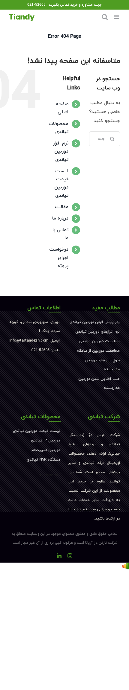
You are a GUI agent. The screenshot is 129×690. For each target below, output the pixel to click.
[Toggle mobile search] (105, 17)
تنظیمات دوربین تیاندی (99, 341)
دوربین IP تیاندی (45, 440)
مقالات (61, 207)
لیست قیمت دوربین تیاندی (36, 431)
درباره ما (60, 218)
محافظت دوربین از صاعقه (98, 351)
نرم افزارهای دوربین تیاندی (97, 331)
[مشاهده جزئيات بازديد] (125, 567)
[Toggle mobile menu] (117, 17)
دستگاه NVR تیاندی (43, 459)
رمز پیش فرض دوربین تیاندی (95, 322)
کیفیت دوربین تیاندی (50, 474)
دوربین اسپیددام (46, 450)
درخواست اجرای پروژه (58, 257)
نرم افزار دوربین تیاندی (60, 151)
